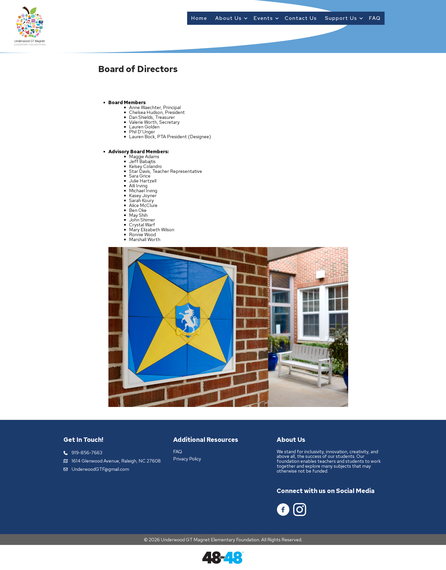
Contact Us (301, 18)
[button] (245, 18)
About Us (228, 18)
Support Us (341, 18)
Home (199, 18)
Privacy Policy (187, 459)
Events (263, 18)
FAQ (375, 18)
